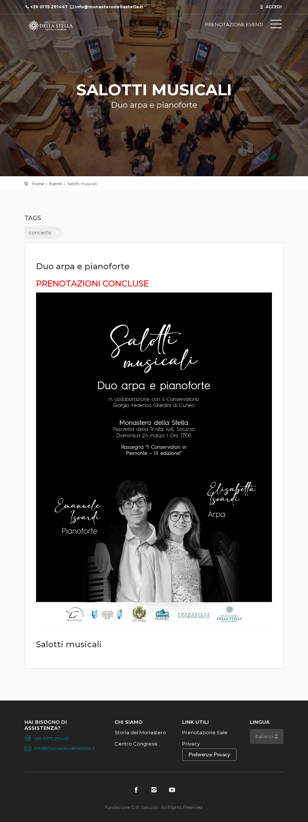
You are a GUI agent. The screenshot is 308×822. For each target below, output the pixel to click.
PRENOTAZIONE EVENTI (234, 24)
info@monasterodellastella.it (64, 748)
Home (38, 183)
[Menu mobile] (276, 25)
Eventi (55, 183)
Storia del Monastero (140, 732)
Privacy (191, 744)
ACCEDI (273, 6)
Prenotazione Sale (205, 732)
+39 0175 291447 (51, 738)
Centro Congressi (136, 744)
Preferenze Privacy (209, 755)
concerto (40, 233)
